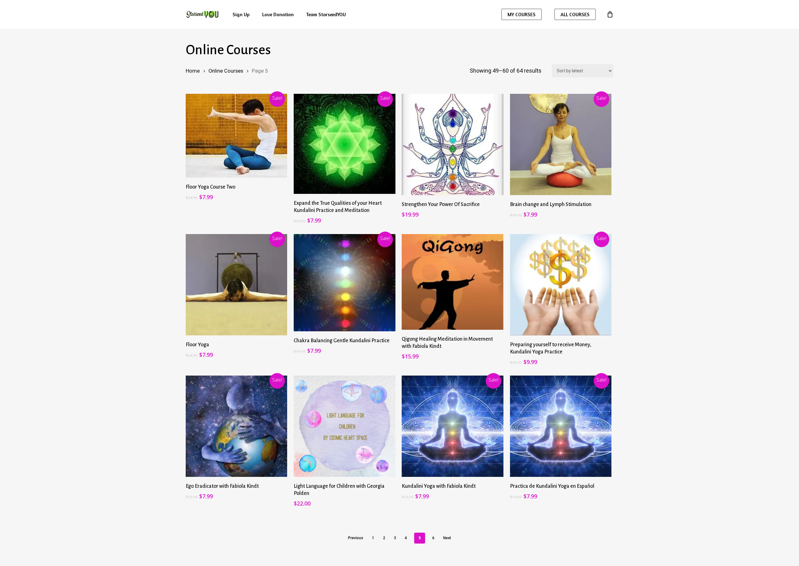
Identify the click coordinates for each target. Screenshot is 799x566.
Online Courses (225, 71)
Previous (355, 538)
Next (447, 538)
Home (193, 71)
